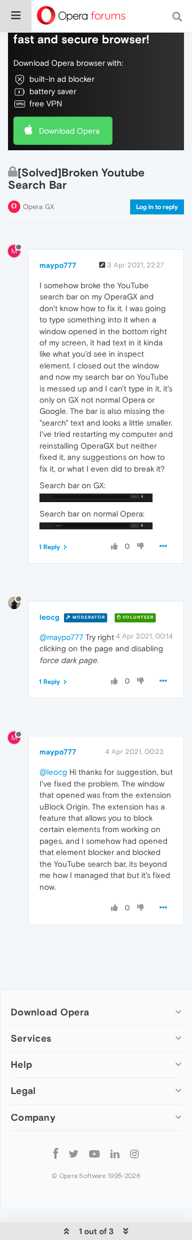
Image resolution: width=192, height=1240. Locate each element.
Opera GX (38, 207)
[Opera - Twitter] (73, 1153)
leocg (49, 617)
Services (31, 1038)
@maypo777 (61, 637)
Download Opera (69, 130)
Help (21, 1064)
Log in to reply (157, 207)
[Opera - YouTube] (94, 1153)
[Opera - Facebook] (55, 1153)
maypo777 (57, 265)
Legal (23, 1090)
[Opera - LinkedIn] (115, 1153)
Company (33, 1117)
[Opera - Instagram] (134, 1153)
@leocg (53, 771)
